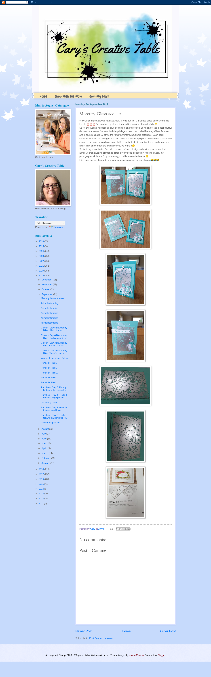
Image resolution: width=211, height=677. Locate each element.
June (44, 438)
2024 (41, 251)
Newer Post (83, 631)
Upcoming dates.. (50, 402)
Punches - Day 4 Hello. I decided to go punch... (54, 396)
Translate (58, 227)
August (45, 429)
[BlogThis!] (120, 529)
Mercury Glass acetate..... (54, 298)
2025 (41, 246)
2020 (41, 271)
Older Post (168, 631)
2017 (41, 474)
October (46, 289)
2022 (41, 261)
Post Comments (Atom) (101, 638)
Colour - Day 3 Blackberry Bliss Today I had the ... (54, 344)
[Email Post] (111, 529)
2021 (41, 266)
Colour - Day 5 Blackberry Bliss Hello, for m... (54, 329)
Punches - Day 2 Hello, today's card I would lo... (54, 416)
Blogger (161, 655)
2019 (41, 275)
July (44, 434)
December (47, 279)
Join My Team (99, 96)
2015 (41, 484)
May (44, 443)
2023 (41, 256)
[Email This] (117, 529)
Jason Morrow (136, 655)
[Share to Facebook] (126, 529)
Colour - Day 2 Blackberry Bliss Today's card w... (54, 352)
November (47, 284)
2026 (41, 241)
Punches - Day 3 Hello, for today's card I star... (54, 409)
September (47, 294)
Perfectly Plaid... (49, 363)
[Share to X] (123, 529)
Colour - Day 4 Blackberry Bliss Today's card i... (54, 336)
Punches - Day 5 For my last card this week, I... (53, 388)
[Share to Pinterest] (129, 529)
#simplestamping (49, 303)
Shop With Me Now (68, 96)
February (46, 458)
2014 (41, 489)
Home (43, 96)
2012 (41, 498)
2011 (41, 503)
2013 (41, 493)
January (46, 463)
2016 (41, 479)
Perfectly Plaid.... (49, 373)
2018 (41, 469)
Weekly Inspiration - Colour (54, 358)
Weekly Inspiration (50, 422)
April (44, 448)
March (45, 453)
